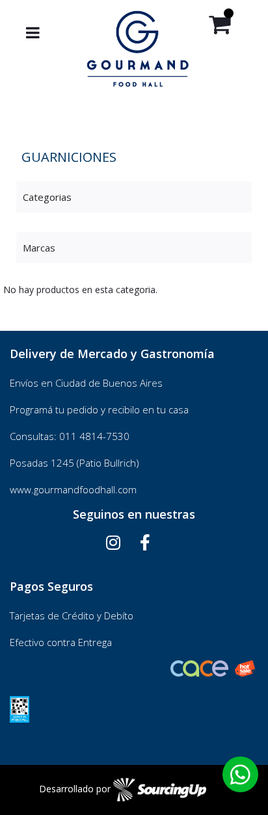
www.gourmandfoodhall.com (73, 489)
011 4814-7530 (94, 436)
